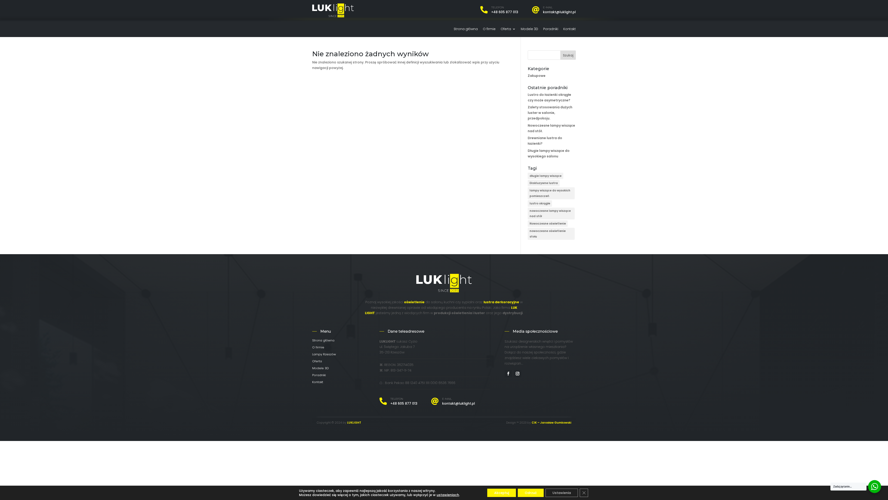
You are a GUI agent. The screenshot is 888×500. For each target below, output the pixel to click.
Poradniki (550, 29)
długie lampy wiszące (545, 176)
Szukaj (568, 55)
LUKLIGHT (354, 423)
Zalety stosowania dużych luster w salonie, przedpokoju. (550, 113)
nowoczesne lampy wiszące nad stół (550, 213)
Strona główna (466, 29)
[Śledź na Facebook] (508, 373)
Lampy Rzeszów (324, 354)
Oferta (506, 29)
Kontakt (569, 29)
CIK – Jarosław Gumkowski (551, 423)
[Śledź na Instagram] (517, 373)
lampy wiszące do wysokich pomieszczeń (550, 193)
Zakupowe (537, 75)
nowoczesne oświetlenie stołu (548, 233)
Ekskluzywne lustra (544, 183)
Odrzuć (531, 493)
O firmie (489, 29)
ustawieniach (448, 495)
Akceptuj (501, 493)
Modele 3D (529, 29)
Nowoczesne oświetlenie (548, 223)
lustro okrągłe (540, 203)
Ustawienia (561, 493)
